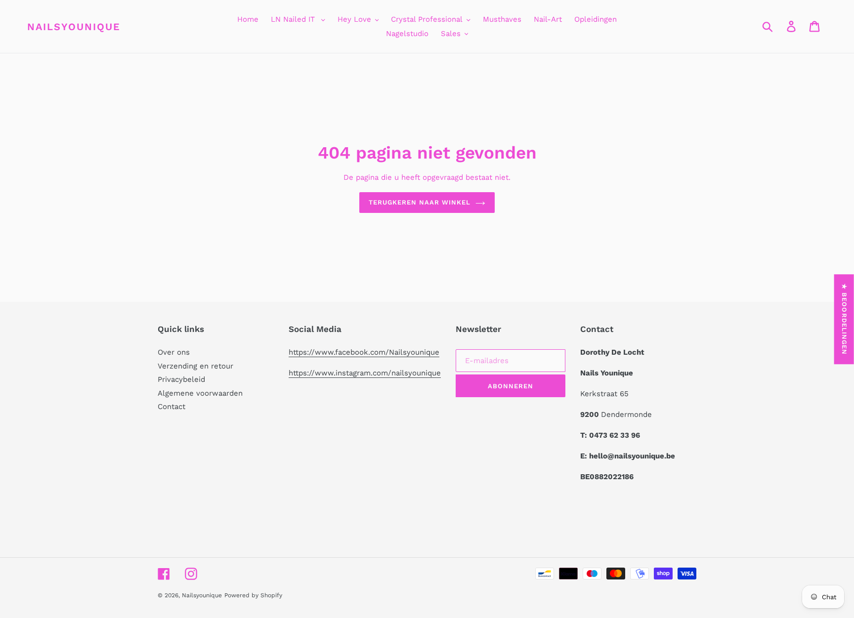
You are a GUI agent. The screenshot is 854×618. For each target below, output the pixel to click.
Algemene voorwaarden (200, 393)
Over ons (174, 352)
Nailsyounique (74, 27)
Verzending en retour (195, 366)
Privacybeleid (181, 379)
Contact (171, 406)
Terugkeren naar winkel (420, 202)
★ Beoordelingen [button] (844, 319)
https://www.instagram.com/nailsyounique (365, 373)
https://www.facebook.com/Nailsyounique (364, 352)
